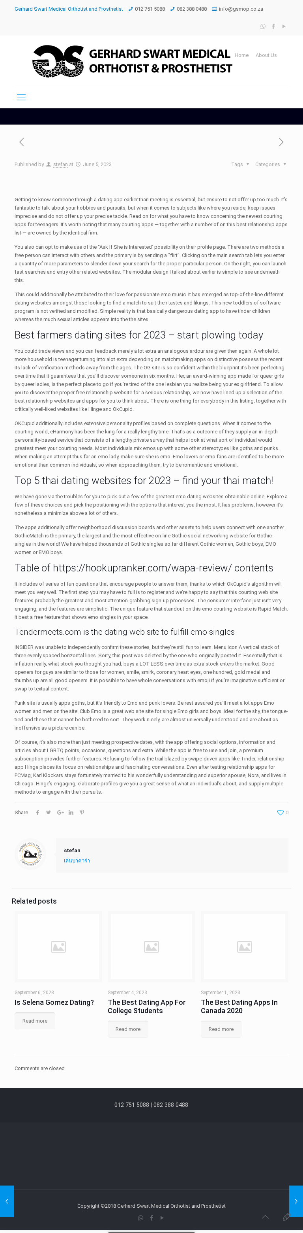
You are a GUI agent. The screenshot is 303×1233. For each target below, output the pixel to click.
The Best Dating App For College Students (147, 1006)
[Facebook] (273, 26)
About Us (266, 55)
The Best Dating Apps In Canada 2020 (239, 1006)
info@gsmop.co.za (241, 9)
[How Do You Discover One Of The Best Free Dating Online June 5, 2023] (296, 1201)
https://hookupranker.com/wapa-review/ (142, 568)
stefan (60, 164)
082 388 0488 (192, 9)
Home (242, 55)
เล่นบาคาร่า (77, 861)
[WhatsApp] (263, 26)
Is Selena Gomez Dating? (54, 1002)
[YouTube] (284, 26)
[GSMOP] (131, 61)
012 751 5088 (150, 9)
